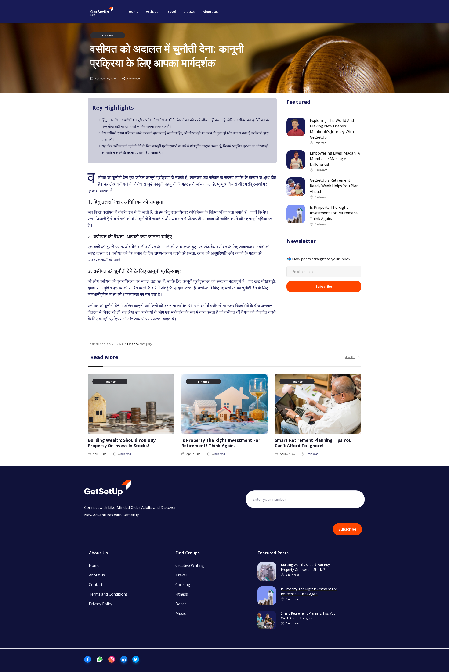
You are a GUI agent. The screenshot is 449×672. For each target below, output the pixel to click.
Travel (171, 11)
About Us (210, 11)
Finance (107, 35)
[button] (152, 12)
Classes (189, 11)
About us (97, 575)
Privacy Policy (100, 603)
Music (180, 613)
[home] (101, 12)
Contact (95, 584)
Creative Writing (189, 565)
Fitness (181, 594)
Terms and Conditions (108, 594)
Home (133, 11)
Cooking (182, 584)
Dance (180, 603)
